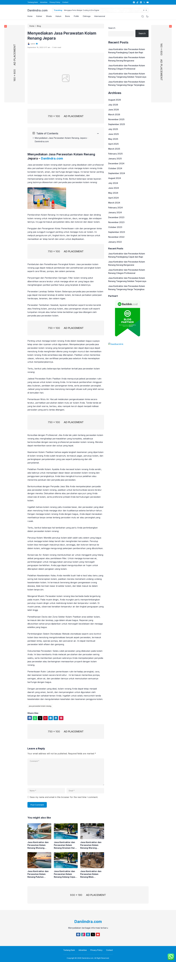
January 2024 (115, 212)
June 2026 (113, 109)
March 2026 (114, 114)
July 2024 (113, 183)
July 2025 (113, 129)
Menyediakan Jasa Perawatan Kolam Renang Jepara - (61, 138)
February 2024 (115, 207)
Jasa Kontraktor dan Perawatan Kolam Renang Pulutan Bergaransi (38, 874)
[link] (134, 2)
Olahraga (86, 16)
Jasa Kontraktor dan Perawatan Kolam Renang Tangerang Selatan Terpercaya (127, 75)
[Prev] (144, 10)
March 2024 (114, 202)
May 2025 (113, 139)
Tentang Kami (32, 2)
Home (29, 16)
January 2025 (115, 158)
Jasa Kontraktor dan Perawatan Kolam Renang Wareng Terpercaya (90, 845)
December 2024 (116, 163)
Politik (76, 16)
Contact (65, 2)
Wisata (49, 16)
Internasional (99, 16)
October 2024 (115, 168)
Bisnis (67, 16)
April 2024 (113, 197)
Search (111, 28)
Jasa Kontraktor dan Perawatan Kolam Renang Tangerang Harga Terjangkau (126, 83)
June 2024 (113, 188)
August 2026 (114, 99)
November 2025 (116, 119)
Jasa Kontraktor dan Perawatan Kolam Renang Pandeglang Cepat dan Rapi (126, 51)
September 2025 (116, 124)
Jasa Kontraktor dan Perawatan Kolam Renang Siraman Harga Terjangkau (65, 845)
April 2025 (113, 144)
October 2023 (115, 227)
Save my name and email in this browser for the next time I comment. (64, 797)
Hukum (58, 16)
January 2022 (115, 242)
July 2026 (113, 104)
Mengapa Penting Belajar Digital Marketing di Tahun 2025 (90, 10)
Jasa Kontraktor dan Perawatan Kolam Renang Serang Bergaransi (126, 59)
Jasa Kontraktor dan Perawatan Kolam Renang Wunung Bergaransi (38, 845)
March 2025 (114, 148)
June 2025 (113, 134)
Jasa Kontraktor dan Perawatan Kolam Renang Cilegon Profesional (126, 67)
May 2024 (113, 193)
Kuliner (39, 16)
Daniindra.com (37, 10)
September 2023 (116, 232)
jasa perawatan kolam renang (40, 706)
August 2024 (114, 178)
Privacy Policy (55, 2)
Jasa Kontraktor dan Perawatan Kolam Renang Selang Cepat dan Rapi (65, 874)
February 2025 (115, 153)
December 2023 (116, 217)
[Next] (146, 10)
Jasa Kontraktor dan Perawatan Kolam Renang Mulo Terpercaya (90, 874)
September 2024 (116, 173)
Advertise (43, 2)
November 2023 (116, 222)
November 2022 (116, 237)
